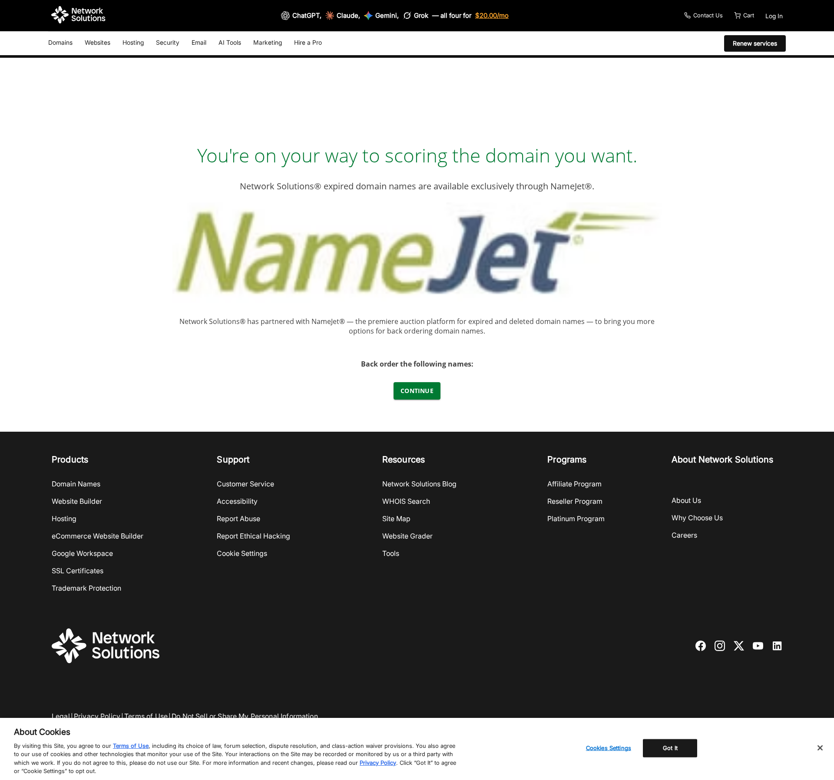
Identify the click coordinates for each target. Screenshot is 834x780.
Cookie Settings (242, 553)
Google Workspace (82, 553)
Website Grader (407, 536)
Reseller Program (574, 501)
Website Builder (77, 501)
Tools (390, 553)
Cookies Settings (608, 747)
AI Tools (229, 42)
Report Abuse (238, 518)
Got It (670, 747)
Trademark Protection (86, 588)
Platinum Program (576, 518)
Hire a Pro (308, 42)
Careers (684, 535)
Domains (60, 42)
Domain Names (76, 483)
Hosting (133, 42)
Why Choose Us (697, 517)
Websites (97, 42)
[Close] (820, 747)
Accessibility (237, 501)
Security (167, 42)
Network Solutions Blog (419, 483)
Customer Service (245, 483)
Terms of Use (146, 716)
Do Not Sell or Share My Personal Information (245, 716)
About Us (686, 500)
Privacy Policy (97, 716)
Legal (61, 716)
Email (199, 42)
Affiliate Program (574, 483)
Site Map (396, 518)
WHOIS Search (406, 501)
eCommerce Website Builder (97, 536)
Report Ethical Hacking (253, 536)
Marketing (267, 42)
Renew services (755, 43)
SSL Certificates (77, 570)
